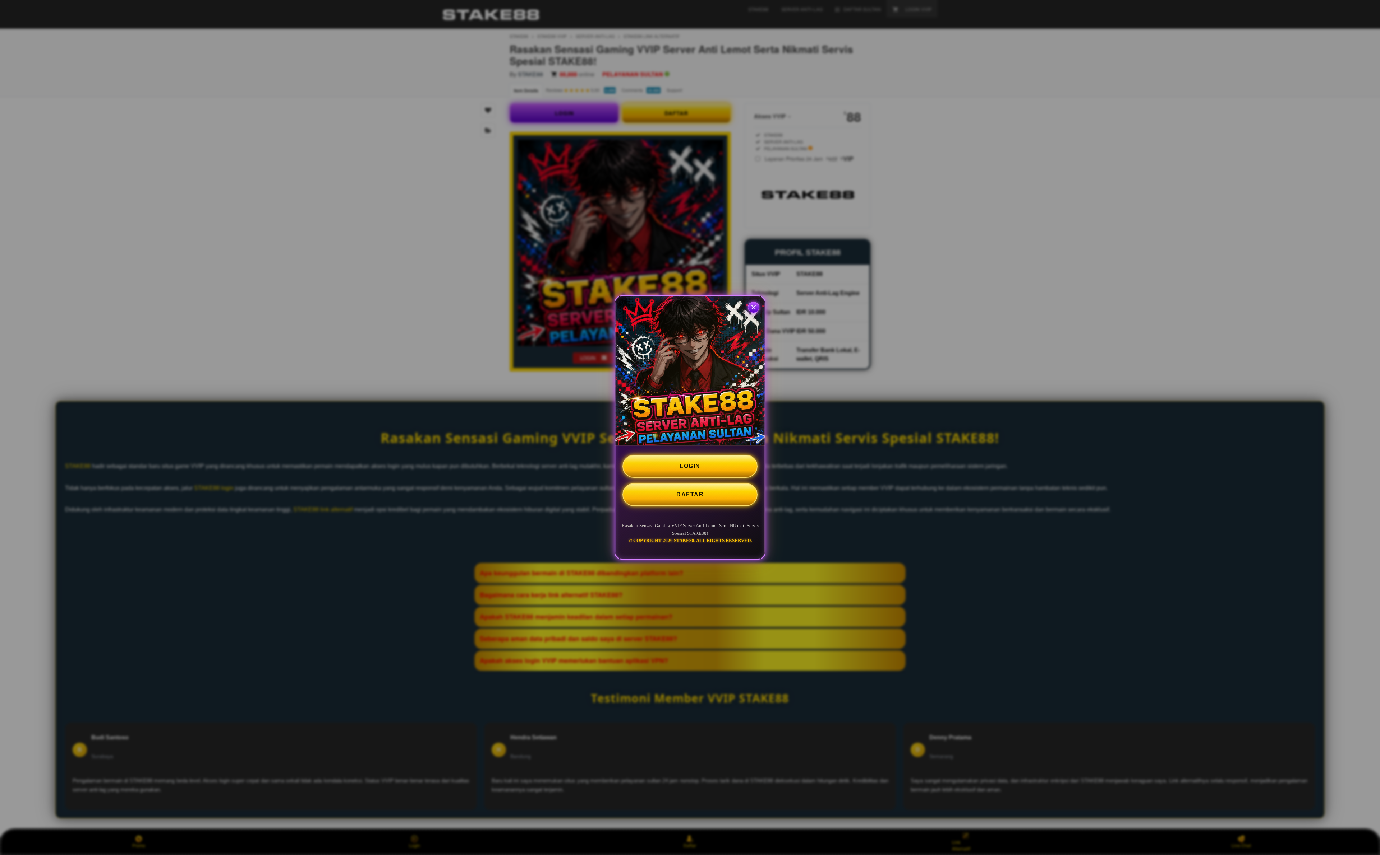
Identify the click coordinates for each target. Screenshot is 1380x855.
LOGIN (690, 466)
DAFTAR (690, 494)
